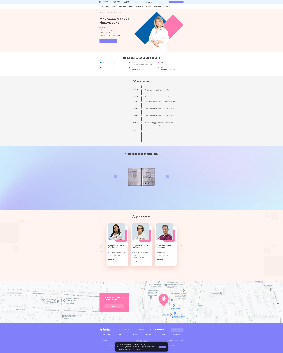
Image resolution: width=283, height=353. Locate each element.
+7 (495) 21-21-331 (138, 2)
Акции (131, 6)
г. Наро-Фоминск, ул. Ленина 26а (116, 2)
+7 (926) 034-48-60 (143, 330)
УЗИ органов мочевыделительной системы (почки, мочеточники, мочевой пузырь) (143, 63)
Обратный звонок (177, 329)
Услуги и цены (104, 6)
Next (182, 248)
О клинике (139, 6)
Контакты (167, 6)
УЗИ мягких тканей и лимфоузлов (111, 67)
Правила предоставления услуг (143, 340)
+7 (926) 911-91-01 (158, 330)
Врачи (114, 6)
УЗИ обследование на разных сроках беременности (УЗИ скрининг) (170, 68)
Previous (100, 248)
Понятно (162, 347)
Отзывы (148, 6)
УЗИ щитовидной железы (167, 62)
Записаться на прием (176, 2)
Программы (122, 6)
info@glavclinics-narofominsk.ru (175, 340)
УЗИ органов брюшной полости (111, 62)
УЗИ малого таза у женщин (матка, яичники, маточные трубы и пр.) (143, 68)
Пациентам (157, 6)
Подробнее (111, 259)
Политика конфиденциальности (143, 339)
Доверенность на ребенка (142, 341)
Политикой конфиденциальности (133, 347)
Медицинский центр (100, 12)
